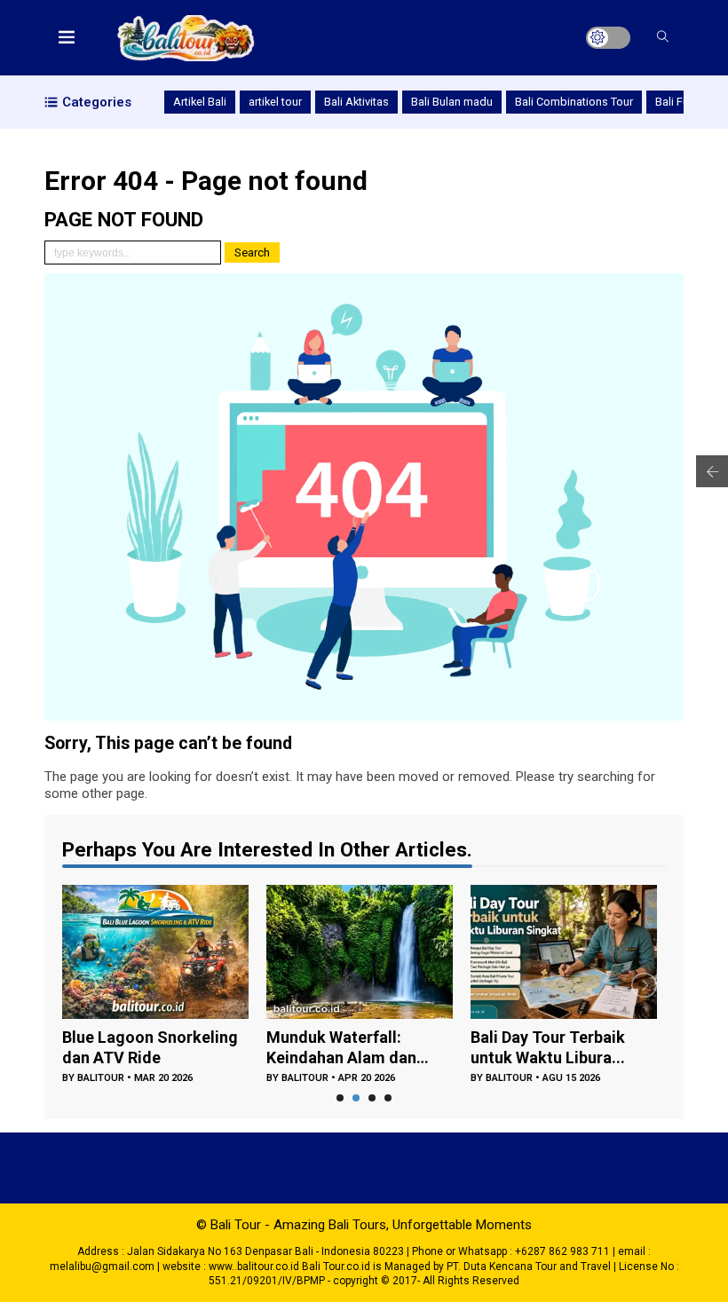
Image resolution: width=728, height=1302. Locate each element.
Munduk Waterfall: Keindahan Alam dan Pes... (341, 1048)
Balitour (100, 1078)
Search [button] (252, 252)
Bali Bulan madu (452, 101)
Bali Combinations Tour (574, 101)
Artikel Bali (199, 101)
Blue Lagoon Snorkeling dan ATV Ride (150, 1047)
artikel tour (275, 101)
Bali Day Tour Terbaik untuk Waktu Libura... (548, 1047)
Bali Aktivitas (356, 101)
